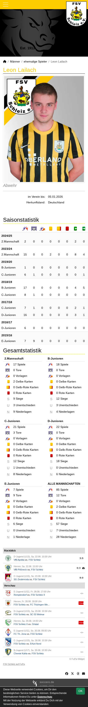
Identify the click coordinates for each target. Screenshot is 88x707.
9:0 (81, 578)
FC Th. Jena (20, 634)
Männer (15, 61)
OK (80, 691)
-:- (81, 593)
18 (58, 364)
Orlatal (35, 624)
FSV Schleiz (35, 560)
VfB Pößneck (20, 569)
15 (25, 254)
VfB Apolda (19, 560)
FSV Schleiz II (38, 595)
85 (58, 489)
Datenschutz (44, 696)
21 (15, 427)
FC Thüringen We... (40, 604)
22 (58, 427)
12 (58, 495)
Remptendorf (20, 595)
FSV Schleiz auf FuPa (14, 664)
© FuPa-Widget (77, 659)
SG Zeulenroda (21, 579)
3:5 (81, 558)
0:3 (79, 568)
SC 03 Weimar (37, 614)
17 (25, 287)
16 (25, 315)
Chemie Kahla (20, 653)
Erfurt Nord (35, 643)
